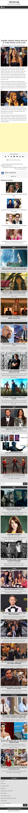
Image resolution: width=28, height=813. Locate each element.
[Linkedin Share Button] (20, 156)
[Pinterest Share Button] (11, 156)
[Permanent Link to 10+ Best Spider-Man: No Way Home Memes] (14, 465)
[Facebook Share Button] (8, 156)
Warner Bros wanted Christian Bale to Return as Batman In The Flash (14, 371)
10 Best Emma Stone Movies (14, 534)
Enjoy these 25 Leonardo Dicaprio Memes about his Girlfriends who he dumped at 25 (14, 428)
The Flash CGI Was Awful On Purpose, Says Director (14, 398)
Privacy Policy (4, 800)
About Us (3, 781)
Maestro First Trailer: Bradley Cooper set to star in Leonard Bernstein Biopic (14, 560)
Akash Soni (21, 45)
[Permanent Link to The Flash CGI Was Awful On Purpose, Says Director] (14, 387)
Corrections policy (5, 785)
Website (14, 176)
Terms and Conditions (6, 803)
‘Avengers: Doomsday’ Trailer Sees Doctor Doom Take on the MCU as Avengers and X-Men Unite (14, 268)
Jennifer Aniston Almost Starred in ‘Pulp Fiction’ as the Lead (14, 41)
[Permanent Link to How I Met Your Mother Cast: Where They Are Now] (14, 628)
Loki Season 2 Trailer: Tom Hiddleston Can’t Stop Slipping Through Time (14, 317)
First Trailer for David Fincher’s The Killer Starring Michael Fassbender (14, 508)
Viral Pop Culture (16, 160)
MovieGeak (14, 1)
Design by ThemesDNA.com (14, 810)
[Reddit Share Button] (14, 156)
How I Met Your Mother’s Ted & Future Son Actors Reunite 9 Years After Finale (14, 687)
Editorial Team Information (7, 790)
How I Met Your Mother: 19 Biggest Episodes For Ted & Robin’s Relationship (14, 662)
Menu (4, 7)
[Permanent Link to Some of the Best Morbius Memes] (14, 443)
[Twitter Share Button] (5, 156)
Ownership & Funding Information (8, 798)
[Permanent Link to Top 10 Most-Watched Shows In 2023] (14, 579)
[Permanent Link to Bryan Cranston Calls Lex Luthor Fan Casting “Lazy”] (14, 334)
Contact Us (3, 783)
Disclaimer (3, 788)
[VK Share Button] (23, 156)
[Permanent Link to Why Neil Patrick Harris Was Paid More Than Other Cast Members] (14, 603)
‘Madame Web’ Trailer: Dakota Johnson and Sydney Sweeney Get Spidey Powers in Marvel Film (14, 292)
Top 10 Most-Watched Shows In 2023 (14, 589)
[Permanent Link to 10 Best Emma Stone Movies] (14, 524)
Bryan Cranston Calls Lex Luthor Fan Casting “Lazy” (14, 344)
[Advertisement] (14, 24)
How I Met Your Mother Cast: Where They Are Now (14, 638)
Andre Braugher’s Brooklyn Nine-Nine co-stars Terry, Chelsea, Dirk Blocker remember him (14, 716)
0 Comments (18, 510)
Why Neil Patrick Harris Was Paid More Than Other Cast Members (14, 613)
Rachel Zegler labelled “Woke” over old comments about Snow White (14, 741)
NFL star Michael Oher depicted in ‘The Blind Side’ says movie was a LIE (14, 768)
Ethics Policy (3, 793)
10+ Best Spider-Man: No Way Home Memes (14, 475)
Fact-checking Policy (5, 795)
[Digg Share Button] (17, 156)
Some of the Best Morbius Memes (14, 452)
